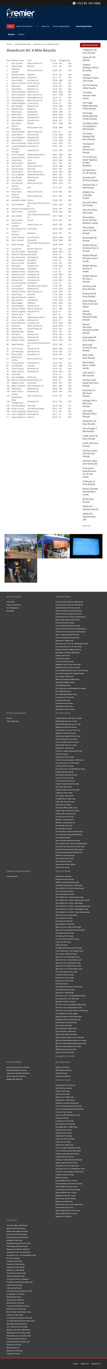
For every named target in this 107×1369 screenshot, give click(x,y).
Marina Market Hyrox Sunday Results (18, 1333)
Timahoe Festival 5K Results (16, 1276)
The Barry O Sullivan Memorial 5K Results (68, 751)
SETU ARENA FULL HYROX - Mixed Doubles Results (72, 900)
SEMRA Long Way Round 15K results (67, 882)
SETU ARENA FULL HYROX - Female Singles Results (72, 912)
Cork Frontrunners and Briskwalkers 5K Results (70, 688)
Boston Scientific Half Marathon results (90, 492)
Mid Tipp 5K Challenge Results (65, 682)
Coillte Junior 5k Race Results (65, 802)
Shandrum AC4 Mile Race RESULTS (18, 1249)
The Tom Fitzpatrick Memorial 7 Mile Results (69, 1109)
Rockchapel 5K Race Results (64, 933)
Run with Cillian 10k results (63, 825)
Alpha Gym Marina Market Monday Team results (70, 1043)
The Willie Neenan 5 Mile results (89, 95)
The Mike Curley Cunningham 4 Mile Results (90, 126)
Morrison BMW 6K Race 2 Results (66, 1213)
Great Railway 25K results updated (66, 1013)
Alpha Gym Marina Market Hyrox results (68, 1046)
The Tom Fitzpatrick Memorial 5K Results (68, 1106)
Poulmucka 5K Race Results (64, 766)
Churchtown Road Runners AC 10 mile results (70, 846)
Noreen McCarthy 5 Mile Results (65, 1031)
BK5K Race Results (61, 1177)
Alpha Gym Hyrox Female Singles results (68, 960)
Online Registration (61, 26)
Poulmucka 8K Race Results (64, 772)
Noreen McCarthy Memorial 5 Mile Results (68, 611)
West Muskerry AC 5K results (64, 924)
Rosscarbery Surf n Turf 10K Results (89, 230)
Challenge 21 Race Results (64, 793)
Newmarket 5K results (62, 1094)
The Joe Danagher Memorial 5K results (67, 1148)
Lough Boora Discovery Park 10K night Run (69, 605)
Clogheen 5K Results (62, 1118)
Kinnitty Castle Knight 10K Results (66, 1034)
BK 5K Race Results (61, 984)
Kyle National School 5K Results (17, 1324)
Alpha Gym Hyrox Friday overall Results (68, 927)
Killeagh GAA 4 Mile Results (64, 1201)
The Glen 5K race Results (63, 1112)
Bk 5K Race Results (61, 754)
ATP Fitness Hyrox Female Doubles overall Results (71, 1010)
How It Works (11, 602)
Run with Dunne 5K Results (64, 703)
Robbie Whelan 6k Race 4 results (90, 269)
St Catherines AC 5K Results (64, 697)
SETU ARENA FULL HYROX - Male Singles (69, 903)
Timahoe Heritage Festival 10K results (90, 78)
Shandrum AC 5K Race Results (65, 864)
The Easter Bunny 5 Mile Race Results (67, 1189)
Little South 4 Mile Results (63, 787)
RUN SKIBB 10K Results (63, 691)
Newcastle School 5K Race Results (18, 1067)
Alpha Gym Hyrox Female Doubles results (68, 969)
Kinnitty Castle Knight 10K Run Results (67, 620)
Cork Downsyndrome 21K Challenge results (69, 951)
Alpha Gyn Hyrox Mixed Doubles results (68, 966)
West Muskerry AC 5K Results (65, 709)
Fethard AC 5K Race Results (64, 661)
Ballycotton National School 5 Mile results (68, 1016)
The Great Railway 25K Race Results (89, 136)
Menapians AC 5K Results (63, 1136)
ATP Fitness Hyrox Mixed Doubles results (68, 1007)
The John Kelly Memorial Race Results (67, 626)
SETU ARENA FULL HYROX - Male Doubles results (71, 909)
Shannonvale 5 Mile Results (64, 706)
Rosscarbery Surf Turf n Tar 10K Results (68, 646)
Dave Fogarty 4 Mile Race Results (66, 954)
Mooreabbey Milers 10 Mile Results (66, 1127)
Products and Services (14, 605)
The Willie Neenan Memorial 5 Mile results (68, 948)
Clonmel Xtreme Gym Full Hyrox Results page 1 (70, 617)
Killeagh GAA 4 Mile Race (14, 1079)
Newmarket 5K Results (14, 1345)
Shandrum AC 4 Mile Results (64, 640)
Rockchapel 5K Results (62, 700)
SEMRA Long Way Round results (65, 1049)
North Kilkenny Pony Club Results (66, 1022)
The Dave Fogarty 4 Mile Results (17, 1225)
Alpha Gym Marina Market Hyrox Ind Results (69, 1037)
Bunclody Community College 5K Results (68, 649)
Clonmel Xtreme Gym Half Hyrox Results (68, 614)
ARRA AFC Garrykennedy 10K (89, 517)
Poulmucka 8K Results (62, 655)
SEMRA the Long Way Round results (67, 1103)
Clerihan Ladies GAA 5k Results (65, 813)
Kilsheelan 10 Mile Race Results (89, 393)
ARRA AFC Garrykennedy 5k (64, 819)
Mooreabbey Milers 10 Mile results (89, 365)
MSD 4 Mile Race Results (63, 861)
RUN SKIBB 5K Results (62, 685)
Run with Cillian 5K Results (63, 828)
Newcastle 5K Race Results (64, 1207)
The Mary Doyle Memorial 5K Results (67, 1154)
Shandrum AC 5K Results (63, 876)
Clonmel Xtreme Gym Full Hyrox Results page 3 (70, 629)
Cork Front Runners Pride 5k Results (67, 939)
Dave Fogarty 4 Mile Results (64, 676)
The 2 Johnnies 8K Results (64, 918)
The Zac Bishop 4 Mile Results (65, 781)
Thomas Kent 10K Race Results (17, 1339)
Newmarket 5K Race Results (64, 858)
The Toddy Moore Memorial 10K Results (19, 1318)
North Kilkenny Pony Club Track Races (90, 304)
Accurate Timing (16, 540)
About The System (24, 26)
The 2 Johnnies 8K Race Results (17, 1327)
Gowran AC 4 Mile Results (15, 1315)
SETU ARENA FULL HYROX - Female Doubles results (72, 906)
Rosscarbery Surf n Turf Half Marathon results (90, 220)
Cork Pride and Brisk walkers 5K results (19, 1291)
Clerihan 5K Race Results (63, 1130)
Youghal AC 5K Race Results (64, 757)
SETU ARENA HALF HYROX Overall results (69, 897)
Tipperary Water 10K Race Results (66, 1163)
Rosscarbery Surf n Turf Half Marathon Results (70, 995)
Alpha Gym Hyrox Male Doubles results (68, 963)
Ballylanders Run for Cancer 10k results (68, 664)
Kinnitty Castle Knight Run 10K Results (67, 1210)
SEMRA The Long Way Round (88, 195)
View (10, 550)
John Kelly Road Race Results (65, 989)
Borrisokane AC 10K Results (16, 1303)
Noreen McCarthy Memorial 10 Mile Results (69, 602)
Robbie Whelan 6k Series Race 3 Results (91, 248)
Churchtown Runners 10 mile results (18, 1342)
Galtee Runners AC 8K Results (65, 1124)
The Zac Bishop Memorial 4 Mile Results (68, 1151)
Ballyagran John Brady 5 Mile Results (18, 1330)
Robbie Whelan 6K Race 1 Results (90, 279)
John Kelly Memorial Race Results (90, 414)
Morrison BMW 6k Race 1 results (65, 1192)
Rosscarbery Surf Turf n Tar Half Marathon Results (71, 643)
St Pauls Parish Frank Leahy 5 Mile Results (69, 1204)
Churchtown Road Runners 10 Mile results (68, 885)
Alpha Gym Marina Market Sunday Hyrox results (70, 1040)
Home (10, 26)
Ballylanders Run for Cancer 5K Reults (67, 667)
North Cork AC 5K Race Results (65, 1198)
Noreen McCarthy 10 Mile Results (66, 1028)
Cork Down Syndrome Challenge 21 (18, 1279)
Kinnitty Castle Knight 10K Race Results (90, 383)
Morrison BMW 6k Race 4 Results (66, 1180)
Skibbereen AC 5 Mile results (64, 1097)
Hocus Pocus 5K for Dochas (64, 891)
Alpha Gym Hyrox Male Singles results (67, 957)
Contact (21, 34)
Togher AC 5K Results (62, 867)
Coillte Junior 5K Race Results (65, 1139)
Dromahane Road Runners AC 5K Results (68, 987)
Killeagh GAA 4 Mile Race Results (90, 403)
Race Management (18, 564)
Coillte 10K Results (61, 945)
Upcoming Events (12, 876)
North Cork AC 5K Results (63, 1025)
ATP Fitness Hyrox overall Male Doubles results (70, 1004)
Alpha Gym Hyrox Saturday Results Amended (69, 930)
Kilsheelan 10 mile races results (65, 1195)
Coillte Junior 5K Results (63, 942)
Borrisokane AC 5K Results (64, 921)
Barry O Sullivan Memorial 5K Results (67, 634)
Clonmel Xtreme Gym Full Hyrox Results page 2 (70, 631)
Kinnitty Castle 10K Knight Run (16, 1076)
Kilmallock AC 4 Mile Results (15, 1270)
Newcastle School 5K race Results (90, 348)
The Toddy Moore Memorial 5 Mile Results (90, 106)
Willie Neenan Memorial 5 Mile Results (67, 679)
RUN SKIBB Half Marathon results (66, 694)
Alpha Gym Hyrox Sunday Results (66, 915)
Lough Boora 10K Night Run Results (18, 1073)
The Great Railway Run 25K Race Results (68, 1183)
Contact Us (95, 1363)
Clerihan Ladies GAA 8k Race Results (90, 454)
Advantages (10, 611)
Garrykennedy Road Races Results (18, 1306)
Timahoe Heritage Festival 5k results (90, 68)
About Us (45, 26)
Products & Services (51, 540)
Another (76, 540)
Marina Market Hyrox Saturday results (19, 1336)
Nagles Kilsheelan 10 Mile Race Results (68, 608)
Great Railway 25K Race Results (17, 1246)
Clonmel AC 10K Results (14, 1261)
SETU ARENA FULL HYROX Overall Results (69, 888)
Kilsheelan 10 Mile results (14, 1240)
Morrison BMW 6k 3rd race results (66, 1186)
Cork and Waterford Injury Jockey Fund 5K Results (71, 670)
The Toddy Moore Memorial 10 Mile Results (90, 116)
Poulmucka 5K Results (62, 658)
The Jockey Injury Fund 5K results (66, 972)
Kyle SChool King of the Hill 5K (65, 894)
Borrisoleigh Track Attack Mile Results (67, 652)
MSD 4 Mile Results (13, 1348)
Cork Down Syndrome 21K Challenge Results (69, 673)
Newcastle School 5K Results (64, 623)
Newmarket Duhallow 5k (63, 1076)
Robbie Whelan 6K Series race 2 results (90, 258)
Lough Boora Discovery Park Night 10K (67, 1019)
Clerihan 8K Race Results (63, 1133)
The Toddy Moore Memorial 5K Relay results (21, 1321)
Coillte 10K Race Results (63, 805)
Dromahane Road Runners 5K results (18, 1243)
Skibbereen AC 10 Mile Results (65, 1100)
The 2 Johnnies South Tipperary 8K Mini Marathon (71, 843)
